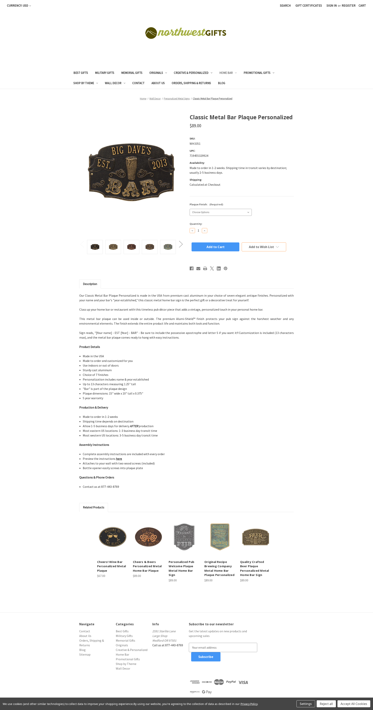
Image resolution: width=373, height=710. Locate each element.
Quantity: (196, 224)
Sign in (332, 5)
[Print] (205, 268)
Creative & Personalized (191, 73)
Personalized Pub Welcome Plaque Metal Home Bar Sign (181, 568)
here (119, 459)
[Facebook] (191, 268)
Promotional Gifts (257, 73)
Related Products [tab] (93, 507)
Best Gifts (80, 73)
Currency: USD (18, 5)
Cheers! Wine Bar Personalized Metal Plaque (111, 566)
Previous (82, 244)
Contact (138, 83)
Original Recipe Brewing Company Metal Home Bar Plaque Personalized (219, 568)
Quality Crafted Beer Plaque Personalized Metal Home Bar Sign (254, 568)
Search (285, 5)
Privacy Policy (249, 704)
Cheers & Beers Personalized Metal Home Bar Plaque (147, 566)
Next (181, 244)
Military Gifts (104, 73)
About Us (158, 83)
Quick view (113, 537)
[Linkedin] (219, 268)
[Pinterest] (225, 268)
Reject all (326, 704)
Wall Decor (113, 83)
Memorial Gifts (131, 73)
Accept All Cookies (354, 704)
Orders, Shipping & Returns (191, 83)
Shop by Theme (83, 83)
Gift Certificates (308, 5)
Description (90, 284)
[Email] (198, 268)
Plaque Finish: (206, 204)
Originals (156, 73)
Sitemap (85, 654)
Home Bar (226, 73)
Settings (306, 704)
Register (349, 5)
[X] (212, 268)
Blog (221, 83)
